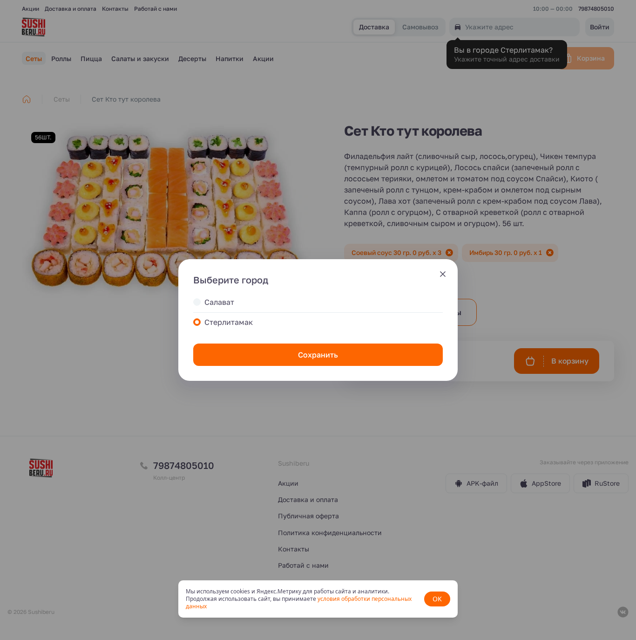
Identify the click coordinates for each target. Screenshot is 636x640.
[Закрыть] (442, 274)
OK (437, 598)
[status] (318, 599)
